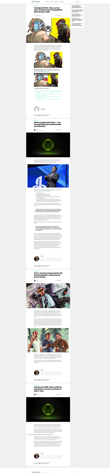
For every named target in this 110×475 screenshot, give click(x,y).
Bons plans (62, 1)
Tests (52, 1)
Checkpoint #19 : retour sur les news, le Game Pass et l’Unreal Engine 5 (48, 90)
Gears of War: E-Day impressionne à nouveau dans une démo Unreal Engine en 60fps (77, 20)
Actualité (47, 1)
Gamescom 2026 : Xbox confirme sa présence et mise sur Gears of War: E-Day (77, 15)
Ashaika (43, 109)
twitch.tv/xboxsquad (39, 70)
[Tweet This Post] (58, 15)
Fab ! (38, 129)
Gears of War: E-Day (38, 431)
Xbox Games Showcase (41, 424)
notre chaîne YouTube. (46, 71)
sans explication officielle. (51, 358)
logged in (39, 115)
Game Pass (56, 1)
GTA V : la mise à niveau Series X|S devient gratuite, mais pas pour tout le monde (77, 10)
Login (49, 114)
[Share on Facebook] (56, 15)
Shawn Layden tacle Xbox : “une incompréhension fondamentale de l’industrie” (77, 6)
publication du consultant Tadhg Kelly (47, 189)
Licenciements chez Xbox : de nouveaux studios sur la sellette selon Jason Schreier (77, 24)
